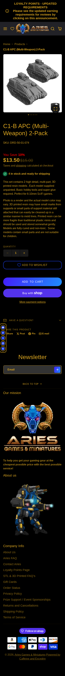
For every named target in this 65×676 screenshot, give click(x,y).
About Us (9, 552)
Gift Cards (10, 582)
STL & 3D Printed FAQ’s (19, 576)
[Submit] (57, 370)
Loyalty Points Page (16, 570)
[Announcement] (32, 11)
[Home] (32, 29)
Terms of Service (14, 617)
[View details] (32, 426)
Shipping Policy (13, 611)
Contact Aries (12, 564)
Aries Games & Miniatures (30, 654)
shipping (21, 165)
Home (6, 44)
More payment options (33, 302)
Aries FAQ (10, 558)
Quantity (9, 246)
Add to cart (32, 281)
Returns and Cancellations (20, 605)
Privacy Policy (12, 593)
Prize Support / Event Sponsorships (26, 599)
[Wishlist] (12, 28)
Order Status (11, 588)
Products (19, 44)
